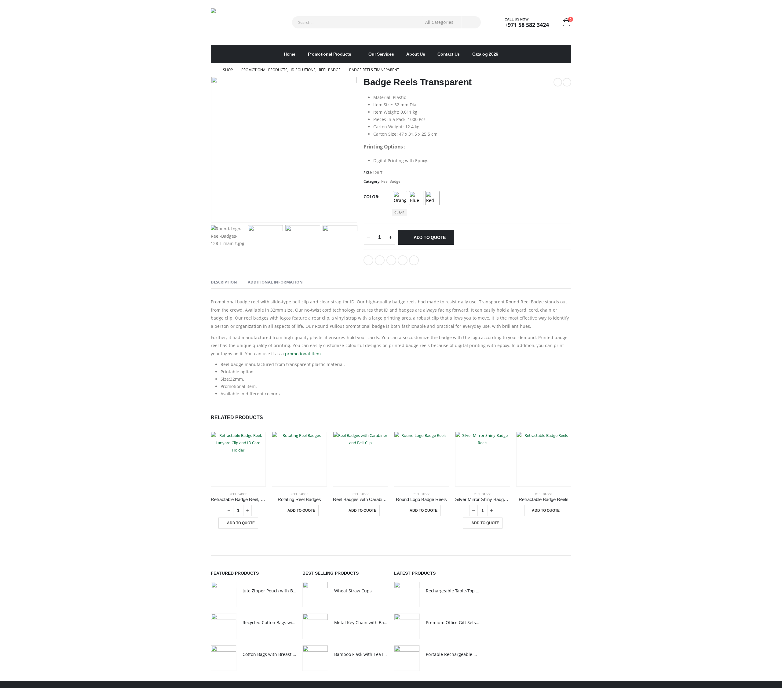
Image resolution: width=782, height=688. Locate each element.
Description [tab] (224, 282)
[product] (238, 459)
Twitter (380, 260)
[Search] (471, 22)
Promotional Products (329, 54)
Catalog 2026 (485, 54)
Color (371, 196)
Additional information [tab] (275, 282)
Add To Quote (430, 237)
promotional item (303, 354)
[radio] (400, 198)
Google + (402, 260)
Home (289, 54)
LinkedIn (391, 260)
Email (414, 260)
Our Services (381, 54)
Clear (399, 212)
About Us (415, 54)
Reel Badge (390, 181)
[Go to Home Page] (212, 70)
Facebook (368, 260)
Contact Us (448, 54)
